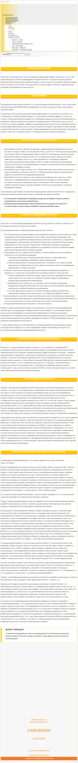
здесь (41, 347)
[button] (1, 761)
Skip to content (5, 1)
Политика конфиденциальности (39, 750)
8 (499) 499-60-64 (7, 15)
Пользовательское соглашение (39, 755)
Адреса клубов (39, 738)
